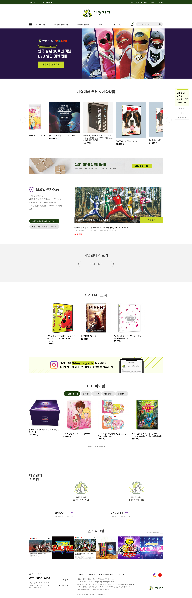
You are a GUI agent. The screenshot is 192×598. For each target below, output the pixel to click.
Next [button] (169, 120)
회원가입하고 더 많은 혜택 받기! (40, 2)
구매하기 (151, 220)
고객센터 (160, 2)
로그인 (138, 2)
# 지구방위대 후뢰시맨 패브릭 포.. (44, 221)
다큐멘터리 (108, 394)
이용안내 (120, 574)
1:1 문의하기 (63, 585)
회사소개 (80, 574)
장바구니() (152, 2)
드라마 (96, 394)
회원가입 (132, 2)
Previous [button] (23, 120)
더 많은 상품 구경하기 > (96, 446)
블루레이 (86, 394)
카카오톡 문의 (63, 580)
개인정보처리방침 (106, 574)
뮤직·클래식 (121, 394)
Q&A (182, 113)
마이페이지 (144, 2)
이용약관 (91, 574)
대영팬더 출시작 (72, 394)
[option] (46, 121)
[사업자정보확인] (129, 584)
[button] (176, 53)
